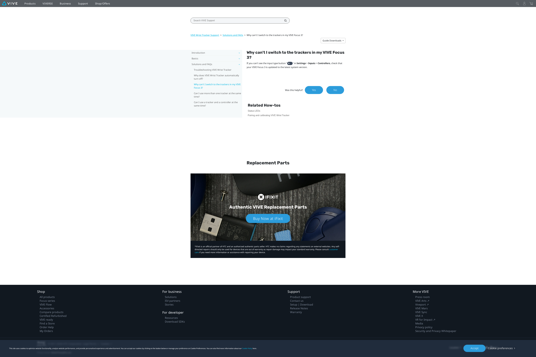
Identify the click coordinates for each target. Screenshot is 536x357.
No (335, 90)
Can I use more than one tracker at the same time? (217, 95)
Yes (314, 90)
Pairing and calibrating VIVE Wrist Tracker (268, 115)
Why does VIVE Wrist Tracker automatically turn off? (216, 77)
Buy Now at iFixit (268, 218)
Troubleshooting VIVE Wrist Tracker (212, 69)
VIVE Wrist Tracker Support (205, 35)
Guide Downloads (332, 40)
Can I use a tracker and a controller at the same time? (216, 104)
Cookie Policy (247, 348)
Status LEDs (254, 111)
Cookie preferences (500, 348)
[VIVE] (9, 3)
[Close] (517, 3)
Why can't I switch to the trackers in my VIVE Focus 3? (217, 86)
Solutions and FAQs (233, 35)
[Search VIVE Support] (284, 20)
